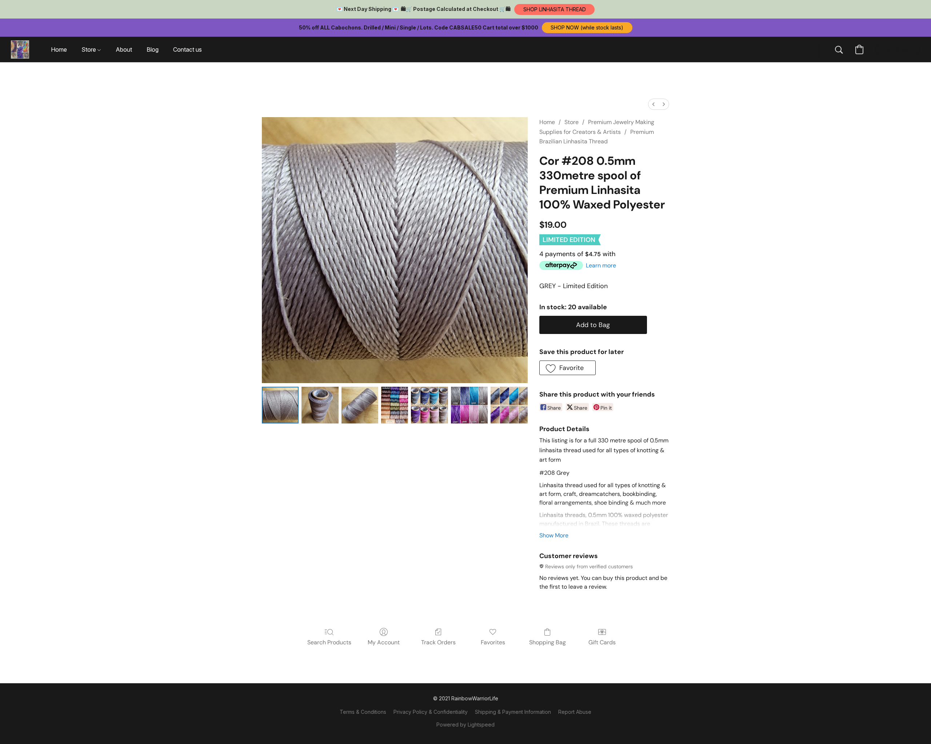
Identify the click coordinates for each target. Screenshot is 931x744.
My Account (384, 642)
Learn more (601, 265)
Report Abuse (574, 712)
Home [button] (59, 49)
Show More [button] (553, 535)
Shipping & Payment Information (513, 712)
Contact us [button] (187, 49)
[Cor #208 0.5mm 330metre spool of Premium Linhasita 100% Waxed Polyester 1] (319, 405)
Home (547, 122)
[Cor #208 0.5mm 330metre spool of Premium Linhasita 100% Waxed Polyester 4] (429, 405)
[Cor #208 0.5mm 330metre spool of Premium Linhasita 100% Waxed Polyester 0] (280, 405)
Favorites (493, 642)
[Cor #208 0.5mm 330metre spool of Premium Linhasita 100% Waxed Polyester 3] (394, 405)
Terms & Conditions (363, 712)
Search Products (329, 642)
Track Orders (438, 642)
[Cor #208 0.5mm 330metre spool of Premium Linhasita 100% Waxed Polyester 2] (359, 405)
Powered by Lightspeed (465, 724)
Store (571, 122)
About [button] (124, 49)
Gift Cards (602, 642)
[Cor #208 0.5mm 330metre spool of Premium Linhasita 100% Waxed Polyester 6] (509, 405)
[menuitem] (653, 104)
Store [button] (89, 49)
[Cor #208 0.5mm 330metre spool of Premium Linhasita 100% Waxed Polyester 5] (469, 405)
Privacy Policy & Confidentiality (430, 712)
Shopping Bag (547, 642)
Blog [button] (153, 49)
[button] (554, 9)
